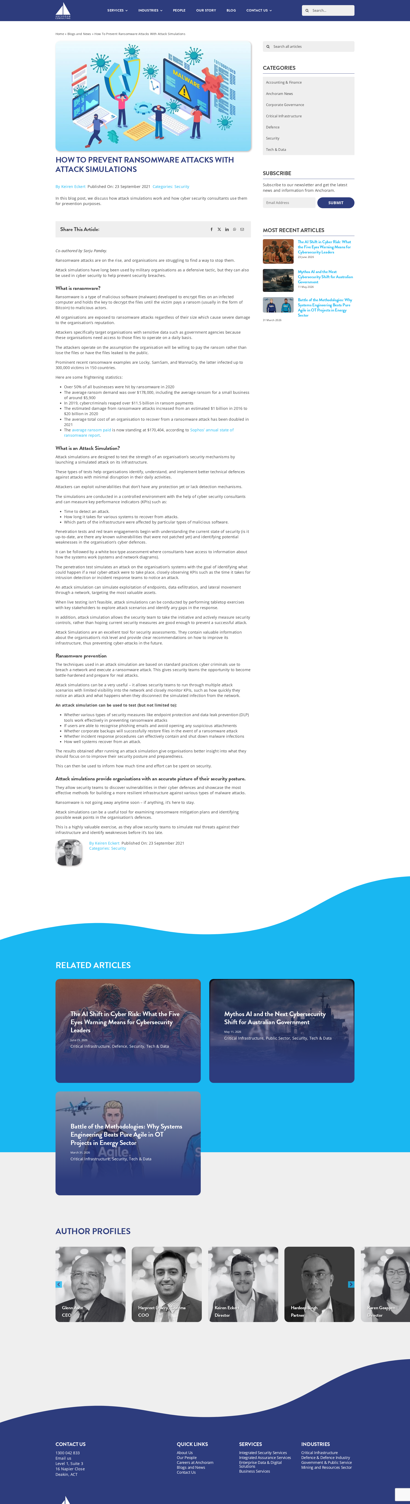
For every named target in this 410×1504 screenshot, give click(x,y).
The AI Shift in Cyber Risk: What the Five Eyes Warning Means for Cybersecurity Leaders (324, 247)
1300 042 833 (68, 1452)
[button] (59, 1284)
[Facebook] (211, 229)
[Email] (242, 229)
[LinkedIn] (227, 229)
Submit (336, 202)
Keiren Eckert (73, 186)
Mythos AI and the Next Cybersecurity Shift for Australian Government (325, 276)
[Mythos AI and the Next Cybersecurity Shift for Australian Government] (278, 280)
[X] (219, 229)
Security (181, 186)
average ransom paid (91, 429)
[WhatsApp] (234, 229)
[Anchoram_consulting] (63, 4)
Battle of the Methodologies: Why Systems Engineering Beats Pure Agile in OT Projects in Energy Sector (325, 307)
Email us (63, 1458)
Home (60, 34)
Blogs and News (79, 34)
